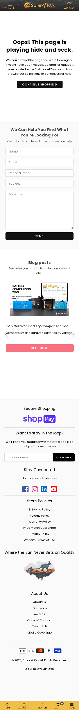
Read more (39, 348)
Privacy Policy (39, 534)
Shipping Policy (39, 509)
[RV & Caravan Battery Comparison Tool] (39, 299)
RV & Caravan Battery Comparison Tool (37, 326)
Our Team (39, 608)
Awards (39, 614)
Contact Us (39, 626)
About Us (39, 602)
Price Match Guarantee (39, 528)
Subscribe (63, 457)
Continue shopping (39, 84)
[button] (10, 6)
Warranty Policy (40, 521)
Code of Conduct (39, 620)
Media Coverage (39, 632)
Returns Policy (39, 516)
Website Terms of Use (39, 540)
